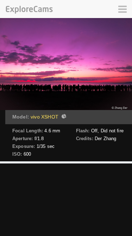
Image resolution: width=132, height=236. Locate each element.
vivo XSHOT (44, 117)
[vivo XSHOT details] (63, 117)
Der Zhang (105, 138)
